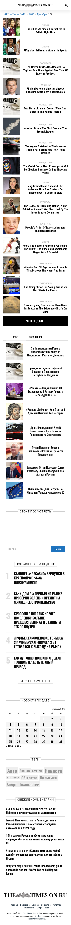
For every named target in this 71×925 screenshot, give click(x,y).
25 (10, 742)
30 (52, 742)
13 (27, 730)
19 (18, 736)
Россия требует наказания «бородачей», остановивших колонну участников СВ (35, 839)
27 (27, 742)
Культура (37, 770)
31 (60, 742)
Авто (12, 770)
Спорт (12, 784)
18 (10, 736)
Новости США (13, 777)
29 (43, 742)
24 (60, 736)
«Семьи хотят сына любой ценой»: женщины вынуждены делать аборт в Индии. (34, 854)
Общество (29, 777)
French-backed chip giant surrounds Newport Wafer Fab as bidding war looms (34, 870)
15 (43, 730)
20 (27, 736)
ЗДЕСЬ (37, 915)
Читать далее (35, 321)
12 (18, 730)
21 (35, 736)
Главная (14, 904)
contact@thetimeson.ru (35, 918)
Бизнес (24, 770)
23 (52, 736)
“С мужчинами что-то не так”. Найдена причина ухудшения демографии (31, 811)
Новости (53, 770)
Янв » (18, 746)
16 (52, 730)
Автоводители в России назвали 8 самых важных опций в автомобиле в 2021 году (31, 824)
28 (35, 742)
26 (18, 742)
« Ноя (9, 746)
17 (60, 730)
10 (60, 725)
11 (10, 730)
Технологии (29, 784)
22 (43, 736)
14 (35, 730)
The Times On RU (16, 14)
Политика (48, 778)
